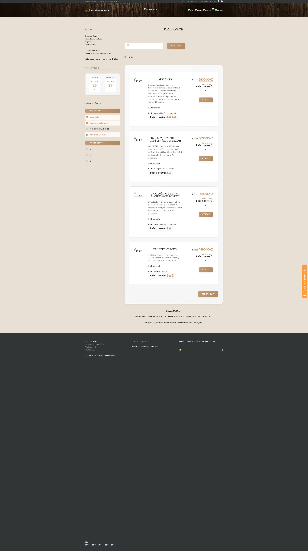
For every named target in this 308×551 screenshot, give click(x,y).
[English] (199, 10)
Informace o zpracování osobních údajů (100, 355)
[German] (207, 10)
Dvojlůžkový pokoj (99, 123)
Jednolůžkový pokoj (99, 129)
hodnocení (211, 341)
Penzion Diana (184, 341)
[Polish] (213, 10)
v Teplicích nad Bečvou (198, 341)
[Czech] (191, 10)
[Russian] (219, 10)
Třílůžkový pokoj (98, 135)
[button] (304, 281)
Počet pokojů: (204, 86)
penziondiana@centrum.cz (148, 347)
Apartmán (94, 117)
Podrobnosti (154, 108)
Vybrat (206, 100)
